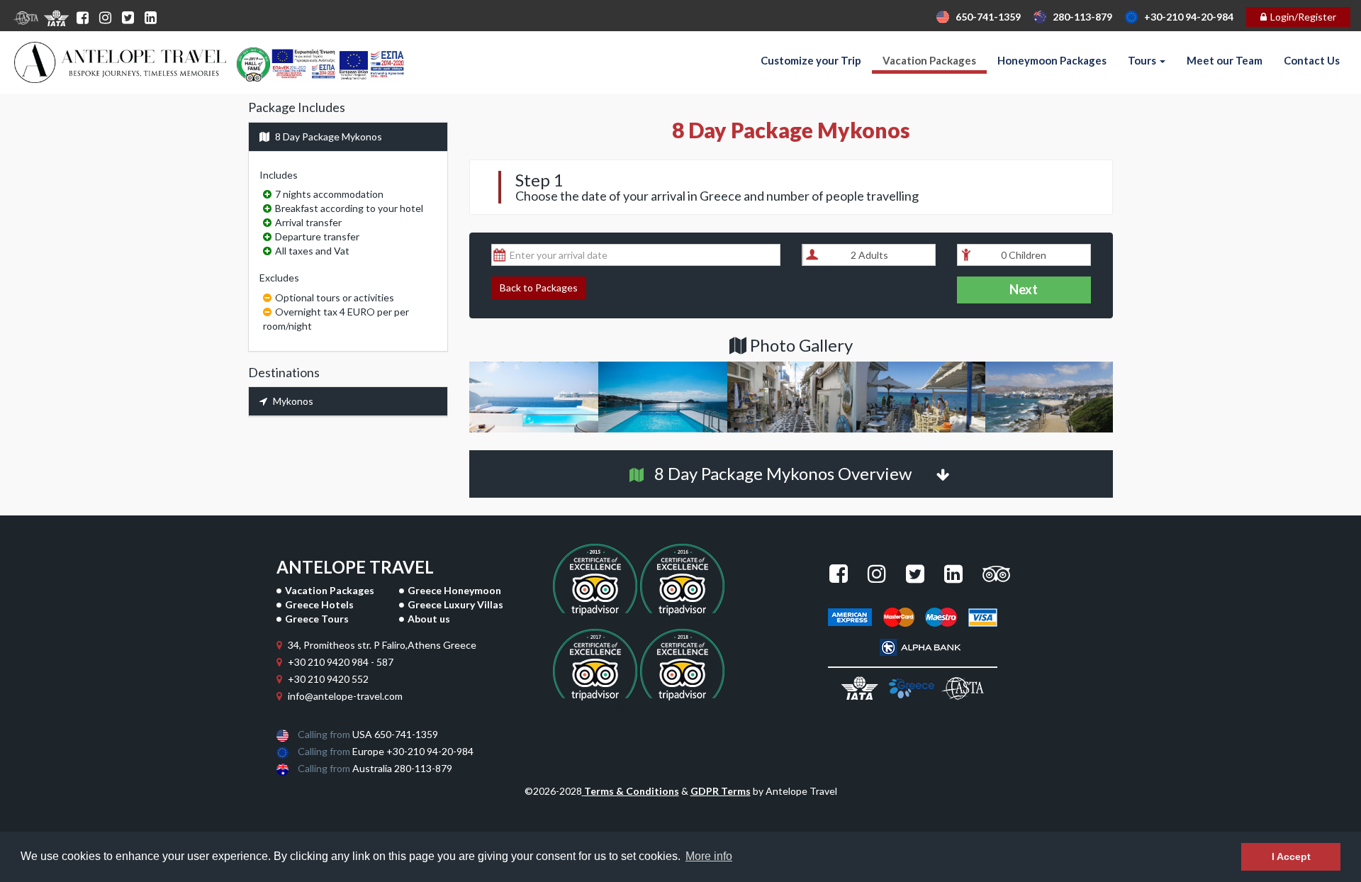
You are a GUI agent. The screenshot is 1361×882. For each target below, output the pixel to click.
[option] (533, 399)
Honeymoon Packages (1052, 60)
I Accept (1291, 856)
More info (708, 856)
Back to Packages (539, 287)
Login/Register (1303, 17)
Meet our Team (1224, 60)
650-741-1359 (985, 17)
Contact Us (1312, 60)
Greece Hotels (319, 604)
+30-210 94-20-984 (1185, 17)
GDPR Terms (720, 791)
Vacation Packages (929, 60)
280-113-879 (1079, 17)
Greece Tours (317, 619)
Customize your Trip (811, 60)
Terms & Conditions (631, 791)
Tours (1143, 60)
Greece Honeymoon (454, 590)
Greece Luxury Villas (455, 604)
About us (429, 619)
